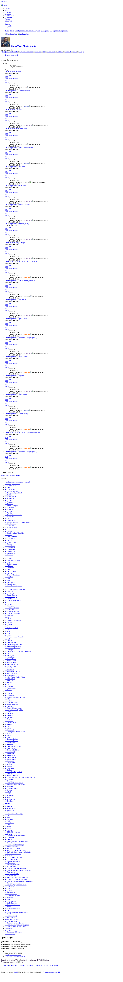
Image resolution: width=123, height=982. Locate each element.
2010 (6, 248)
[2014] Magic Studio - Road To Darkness (17, 91)
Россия (7, 80)
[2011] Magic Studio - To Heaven (15, 167)
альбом (7, 82)
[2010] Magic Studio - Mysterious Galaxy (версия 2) (21, 337)
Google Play (54, 965)
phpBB (15, 972)
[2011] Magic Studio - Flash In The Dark (17, 205)
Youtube (22, 965)
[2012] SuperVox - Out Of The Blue (16, 129)
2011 (6, 153)
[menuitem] (10, 26)
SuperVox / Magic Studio (23, 46)
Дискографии (9, 15)
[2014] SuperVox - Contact (13, 72)
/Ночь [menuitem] (25, 34)
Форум (7, 10)
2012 (6, 115)
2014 (6, 77)
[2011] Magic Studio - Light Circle (15, 186)
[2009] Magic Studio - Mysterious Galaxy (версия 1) (21, 451)
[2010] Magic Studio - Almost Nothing (16, 413)
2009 (6, 438)
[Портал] (4, 1)
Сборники (8, 17)
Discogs (45, 965)
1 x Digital (8, 75)
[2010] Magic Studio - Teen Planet (15, 300)
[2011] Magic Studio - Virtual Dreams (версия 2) (19, 148)
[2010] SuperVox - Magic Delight (15, 243)
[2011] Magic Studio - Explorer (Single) (17, 224)
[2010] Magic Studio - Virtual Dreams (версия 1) (20, 281)
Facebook (13, 965)
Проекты (8, 14)
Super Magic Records (11, 78)
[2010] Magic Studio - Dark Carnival (16, 394)
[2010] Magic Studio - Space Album (16, 318)
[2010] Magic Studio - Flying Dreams (16, 356)
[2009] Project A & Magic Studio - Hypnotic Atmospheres (22, 432)
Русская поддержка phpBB (51, 972)
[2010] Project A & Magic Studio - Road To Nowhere (21, 262)
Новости (8, 12)
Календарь (8, 21)
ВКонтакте (5, 965)
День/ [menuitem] (13, 34)
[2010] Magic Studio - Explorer (14, 375)
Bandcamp (30, 965)
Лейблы (7, 19)
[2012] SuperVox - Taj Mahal (13, 110)
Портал (8, 8)
